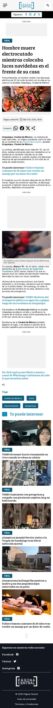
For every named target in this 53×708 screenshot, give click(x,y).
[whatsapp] (15, 130)
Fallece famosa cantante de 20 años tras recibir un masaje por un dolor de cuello (26, 625)
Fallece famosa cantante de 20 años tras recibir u (23, 169)
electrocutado (11, 405)
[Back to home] (26, 5)
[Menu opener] (5, 5)
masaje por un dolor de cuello (19, 173)
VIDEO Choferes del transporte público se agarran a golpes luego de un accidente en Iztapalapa (25, 300)
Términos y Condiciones (26, 704)
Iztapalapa (30, 405)
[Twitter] (39, 15)
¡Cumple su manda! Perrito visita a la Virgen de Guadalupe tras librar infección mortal (24, 540)
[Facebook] (26, 15)
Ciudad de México (13, 398)
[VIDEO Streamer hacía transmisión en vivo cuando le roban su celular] (26, 433)
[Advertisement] (26, 29)
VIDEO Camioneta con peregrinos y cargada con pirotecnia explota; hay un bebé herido (26, 497)
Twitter (6, 661)
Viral (7, 40)
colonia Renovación (31, 142)
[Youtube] (30, 15)
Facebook (8, 654)
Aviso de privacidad (26, 699)
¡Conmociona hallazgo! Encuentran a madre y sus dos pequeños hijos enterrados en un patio (24, 583)
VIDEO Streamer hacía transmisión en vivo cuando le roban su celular (25, 456)
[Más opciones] (33, 130)
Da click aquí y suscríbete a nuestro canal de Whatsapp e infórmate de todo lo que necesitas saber (26, 375)
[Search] (48, 6)
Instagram (8, 668)
